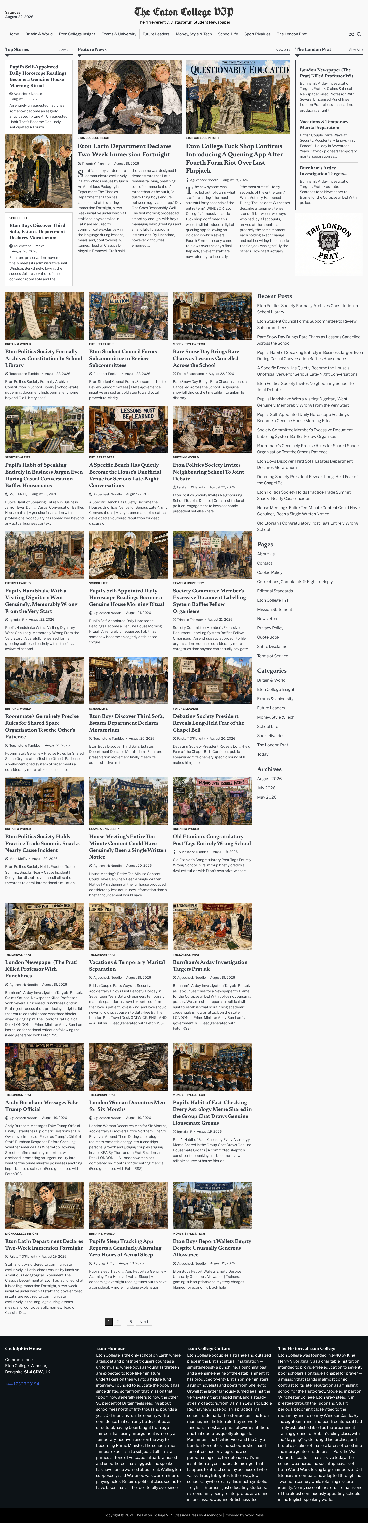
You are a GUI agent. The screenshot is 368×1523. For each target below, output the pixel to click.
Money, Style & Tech (194, 34)
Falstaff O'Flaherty (96, 163)
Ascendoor (213, 1515)
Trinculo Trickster (190, 620)
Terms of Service (272, 655)
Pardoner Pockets (106, 374)
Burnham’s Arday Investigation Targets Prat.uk (322, 174)
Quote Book (268, 637)
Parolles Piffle (103, 1263)
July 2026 (266, 787)
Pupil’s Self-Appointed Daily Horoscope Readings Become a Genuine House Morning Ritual (126, 598)
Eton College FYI (272, 600)
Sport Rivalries (257, 34)
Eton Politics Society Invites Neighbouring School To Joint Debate (208, 472)
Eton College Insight (77, 34)
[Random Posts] (351, 34)
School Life (228, 34)
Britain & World (39, 34)
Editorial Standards (275, 590)
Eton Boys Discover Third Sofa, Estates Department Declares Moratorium (37, 232)
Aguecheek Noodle (204, 180)
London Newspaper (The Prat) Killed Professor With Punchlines (328, 76)
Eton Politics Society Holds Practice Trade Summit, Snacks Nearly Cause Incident (42, 843)
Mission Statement (274, 609)
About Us (266, 553)
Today (263, 754)
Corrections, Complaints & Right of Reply (295, 581)
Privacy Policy (270, 627)
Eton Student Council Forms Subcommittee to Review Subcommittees (123, 358)
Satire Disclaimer (273, 646)
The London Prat (292, 34)
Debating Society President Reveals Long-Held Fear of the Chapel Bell (208, 723)
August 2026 (269, 778)
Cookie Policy (270, 572)
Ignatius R (16, 620)
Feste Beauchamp (190, 374)
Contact (264, 563)
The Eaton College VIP (184, 11)
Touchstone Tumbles (29, 246)
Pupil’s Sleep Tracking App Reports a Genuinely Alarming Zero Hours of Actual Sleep (125, 1248)
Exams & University (118, 34)
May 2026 (267, 797)
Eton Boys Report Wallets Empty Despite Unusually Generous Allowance (212, 1248)
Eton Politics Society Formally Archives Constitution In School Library (43, 358)
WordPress (254, 1515)
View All (282, 50)
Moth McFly (18, 494)
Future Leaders (156, 34)
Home (13, 34)
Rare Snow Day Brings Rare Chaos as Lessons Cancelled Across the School (206, 358)
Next (143, 1321)
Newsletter (267, 618)
